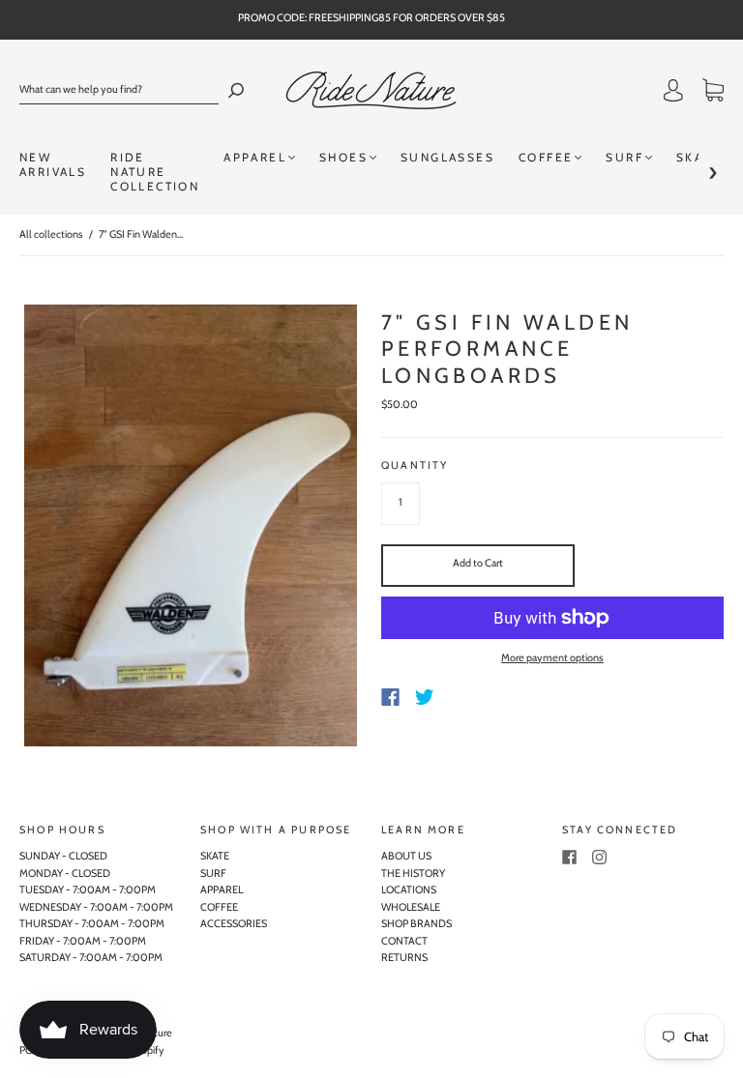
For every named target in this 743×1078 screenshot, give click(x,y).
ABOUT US (406, 855)
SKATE (214, 855)
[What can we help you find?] (119, 89)
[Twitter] (424, 697)
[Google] (464, 697)
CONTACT (404, 940)
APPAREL (254, 157)
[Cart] (713, 93)
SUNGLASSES (447, 157)
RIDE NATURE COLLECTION (154, 171)
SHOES (343, 157)
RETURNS (404, 957)
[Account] (673, 93)
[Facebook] (390, 697)
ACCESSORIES (233, 923)
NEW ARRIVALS (52, 164)
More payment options (552, 657)
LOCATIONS (408, 889)
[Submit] (236, 89)
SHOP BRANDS (416, 923)
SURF (624, 157)
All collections (51, 234)
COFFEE (546, 157)
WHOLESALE (410, 907)
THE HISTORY (413, 873)
